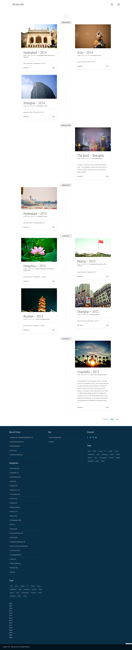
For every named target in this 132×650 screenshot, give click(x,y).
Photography (40, 55)
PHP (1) (12, 524)
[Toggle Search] (112, 4)
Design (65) (14, 486)
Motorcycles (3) (15, 507)
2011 (10, 625)
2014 (10, 618)
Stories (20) (14, 537)
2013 (10, 620)
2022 (10, 603)
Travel (24, 596)
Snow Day (13, 450)
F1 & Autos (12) (15, 494)
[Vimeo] (90, 437)
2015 (10, 615)
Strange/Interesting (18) (17, 542)
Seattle (40, 593)
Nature (12, 593)
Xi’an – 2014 (85, 53)
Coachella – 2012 (88, 372)
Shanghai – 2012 (88, 312)
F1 (27, 586)
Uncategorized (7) (15, 555)
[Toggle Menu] (118, 4)
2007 (10, 635)
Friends (37, 269)
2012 (10, 623)
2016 (10, 613)
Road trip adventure (16, 455)
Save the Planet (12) (16, 533)
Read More (26, 67)
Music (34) (13, 516)
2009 (10, 630)
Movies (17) (14, 511)
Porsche (33, 593)
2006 (10, 637)
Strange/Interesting (102, 374)
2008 (10, 633)
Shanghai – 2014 (34, 103)
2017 (10, 611)
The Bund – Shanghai (90, 156)
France (38, 586)
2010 (10, 628)
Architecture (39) (15, 477)
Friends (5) (13, 503)
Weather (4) (14, 568)
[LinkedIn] (96, 437)
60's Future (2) (14, 468)
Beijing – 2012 (86, 261)
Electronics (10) (15, 490)
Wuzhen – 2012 (33, 316)
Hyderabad (13, 589)
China (16, 586)
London (34, 589)
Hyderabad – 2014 (35, 53)
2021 (10, 606)
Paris (17, 593)
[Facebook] (87, 437)
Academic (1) (14, 473)
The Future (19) (15, 550)
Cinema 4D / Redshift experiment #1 (21, 437)
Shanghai (12, 596)
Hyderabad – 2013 (35, 214)
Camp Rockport (15, 446)
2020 (10, 608)
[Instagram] (93, 437)
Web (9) (12, 572)
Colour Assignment (55, 437)
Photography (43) (15, 520)
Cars (11, 586)
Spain (19, 596)
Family (32, 586)
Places (45, 55)
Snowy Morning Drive (17, 442)
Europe (23, 586)
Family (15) (13, 498)
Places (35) (13, 529)
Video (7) (13, 559)
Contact (51, 442)
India (20, 589)
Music (91, 374)
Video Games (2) (15, 563)
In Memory (27, 589)
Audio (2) (13, 481)
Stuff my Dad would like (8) (19, 546)
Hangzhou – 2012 (34, 266)
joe (25, 55)
